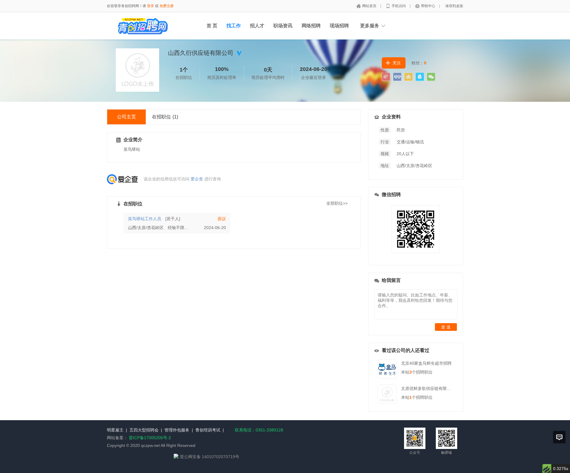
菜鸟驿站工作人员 (144, 218)
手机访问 (399, 6)
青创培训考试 (207, 430)
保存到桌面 (454, 6)
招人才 (257, 25)
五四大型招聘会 (144, 430)
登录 (150, 6)
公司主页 (126, 116)
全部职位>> (337, 203)
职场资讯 (282, 25)
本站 (406, 372)
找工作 (234, 25)
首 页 (212, 25)
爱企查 (197, 179)
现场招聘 (339, 25)
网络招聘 (311, 25)
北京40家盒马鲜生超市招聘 (426, 363)
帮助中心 (428, 6)
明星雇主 (115, 430)
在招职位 (165, 116)
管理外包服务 (176, 430)
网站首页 (369, 6)
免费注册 (166, 6)
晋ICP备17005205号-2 (150, 437)
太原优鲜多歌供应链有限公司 (428, 388)
